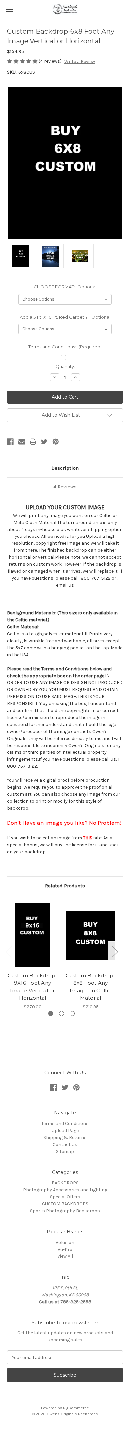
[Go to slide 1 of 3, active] (50, 1013)
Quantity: (65, 366)
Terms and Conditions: (65, 346)
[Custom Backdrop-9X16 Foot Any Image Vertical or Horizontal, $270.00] (32, 935)
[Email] (21, 441)
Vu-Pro (65, 1249)
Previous (8, 951)
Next (114, 951)
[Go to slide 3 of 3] (72, 1013)
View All (65, 1256)
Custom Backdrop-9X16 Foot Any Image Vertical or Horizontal (33, 986)
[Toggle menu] (9, 9)
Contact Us (65, 1144)
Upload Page (65, 1130)
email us (65, 585)
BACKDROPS (65, 1183)
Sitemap (65, 1151)
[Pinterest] (55, 441)
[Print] (33, 441)
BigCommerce (76, 1408)
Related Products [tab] (65, 886)
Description (65, 468)
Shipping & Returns (65, 1137)
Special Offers (65, 1197)
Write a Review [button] (79, 61)
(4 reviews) (51, 61)
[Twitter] (44, 441)
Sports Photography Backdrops (65, 1211)
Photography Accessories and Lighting (65, 1190)
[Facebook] (10, 441)
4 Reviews (65, 487)
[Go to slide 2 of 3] (61, 1013)
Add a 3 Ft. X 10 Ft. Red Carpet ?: (65, 317)
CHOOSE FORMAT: (65, 286)
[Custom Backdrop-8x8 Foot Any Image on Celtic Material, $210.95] (90, 935)
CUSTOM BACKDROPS (65, 1204)
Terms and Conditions (65, 1123)
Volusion (65, 1242)
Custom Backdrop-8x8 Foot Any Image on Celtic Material (91, 986)
